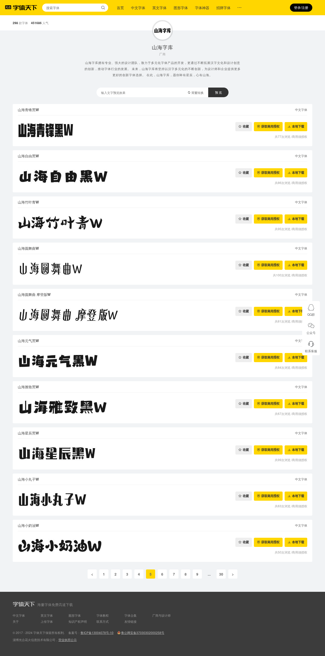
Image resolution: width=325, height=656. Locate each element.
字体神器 (202, 7)
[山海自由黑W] (162, 177)
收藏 (246, 126)
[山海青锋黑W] (162, 131)
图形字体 (181, 7)
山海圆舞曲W (28, 248)
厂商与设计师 (161, 615)
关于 (16, 621)
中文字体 (138, 7)
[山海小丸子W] (162, 500)
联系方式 (102, 621)
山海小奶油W (28, 525)
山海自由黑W (28, 155)
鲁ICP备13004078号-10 (96, 632)
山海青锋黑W (28, 109)
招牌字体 (223, 7)
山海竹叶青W (28, 202)
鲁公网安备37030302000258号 (142, 632)
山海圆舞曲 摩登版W (34, 294)
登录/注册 (301, 7)
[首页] (25, 7)
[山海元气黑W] (162, 361)
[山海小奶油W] (162, 546)
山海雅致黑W (28, 386)
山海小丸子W (28, 479)
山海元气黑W (28, 340)
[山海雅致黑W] (162, 408)
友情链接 (130, 621)
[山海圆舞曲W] (162, 269)
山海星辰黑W (28, 432)
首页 (120, 7)
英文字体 (159, 7)
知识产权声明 (78, 621)
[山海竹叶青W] (162, 223)
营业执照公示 (67, 639)
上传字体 (47, 621)
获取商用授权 (270, 126)
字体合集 (130, 615)
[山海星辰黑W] (162, 454)
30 (221, 574)
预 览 (218, 92)
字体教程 (102, 615)
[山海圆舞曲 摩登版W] (162, 315)
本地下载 (298, 126)
